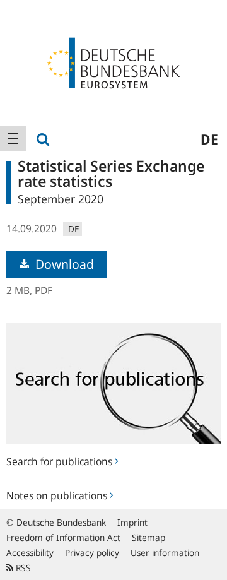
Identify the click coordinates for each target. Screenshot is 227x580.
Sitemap (148, 537)
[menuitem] (13, 138)
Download (63, 264)
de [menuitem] (209, 138)
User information (165, 553)
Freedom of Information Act (63, 537)
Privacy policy (92, 553)
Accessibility (30, 553)
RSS (22, 568)
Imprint (132, 522)
